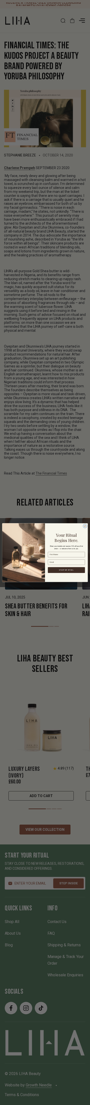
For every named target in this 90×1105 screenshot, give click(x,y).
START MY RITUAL (66, 570)
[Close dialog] (85, 526)
